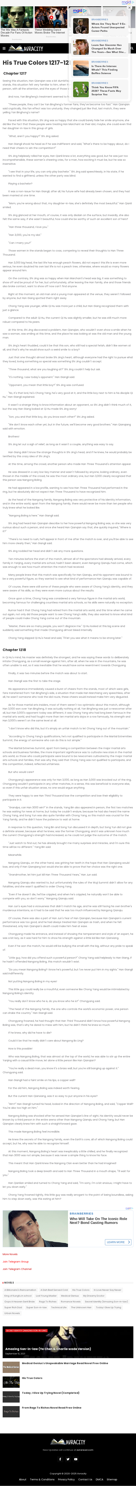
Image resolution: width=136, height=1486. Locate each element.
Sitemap (112, 1479)
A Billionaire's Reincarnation (20, 1290)
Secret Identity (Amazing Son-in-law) (106, 1301)
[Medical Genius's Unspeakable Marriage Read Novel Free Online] (11, 1367)
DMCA (99, 1479)
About (22, 1479)
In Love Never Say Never (107, 1290)
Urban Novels (12, 1313)
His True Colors (80, 1290)
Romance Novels (71, 1301)
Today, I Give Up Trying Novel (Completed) (51, 1393)
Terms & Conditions (42, 1479)
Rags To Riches (47, 1301)
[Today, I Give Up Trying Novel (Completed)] (11, 1397)
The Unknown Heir (81, 1307)
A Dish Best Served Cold (54, 1290)
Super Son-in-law (36, 1307)
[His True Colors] (11, 1382)
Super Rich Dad (13, 1307)
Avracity (81, 1473)
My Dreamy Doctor (93, 1295)
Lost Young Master (46, 1295)
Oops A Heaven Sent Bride (19, 1301)
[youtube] (76, 1459)
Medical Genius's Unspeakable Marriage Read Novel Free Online (65, 1363)
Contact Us (85, 1479)
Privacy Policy (66, 1479)
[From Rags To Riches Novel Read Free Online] (11, 1411)
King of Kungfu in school (18, 1295)
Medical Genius (70, 1295)
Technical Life (59, 1307)
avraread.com (84, 1450)
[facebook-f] (60, 1459)
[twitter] (68, 1459)
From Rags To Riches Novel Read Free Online (51, 1407)
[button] (4, 48)
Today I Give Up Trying (108, 1307)
